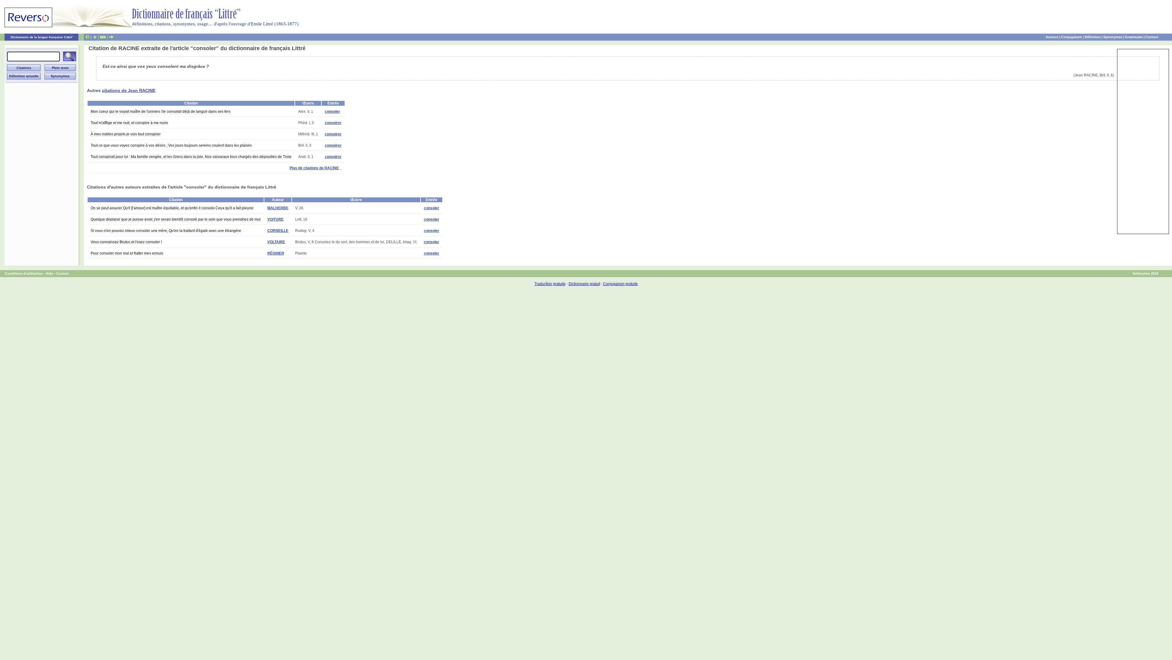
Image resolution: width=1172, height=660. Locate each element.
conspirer (333, 123)
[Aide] (87, 37)
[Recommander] (111, 37)
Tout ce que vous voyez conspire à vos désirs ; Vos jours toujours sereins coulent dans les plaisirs (171, 145)
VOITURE (275, 219)
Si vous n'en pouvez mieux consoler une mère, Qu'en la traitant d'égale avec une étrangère (166, 231)
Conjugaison (1071, 37)
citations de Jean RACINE (128, 90)
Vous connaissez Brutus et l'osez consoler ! (126, 242)
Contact (1151, 37)
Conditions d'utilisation (24, 273)
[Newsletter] (103, 37)
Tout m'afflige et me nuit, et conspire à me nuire (129, 123)
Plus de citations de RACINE (314, 168)
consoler (332, 111)
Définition (1093, 37)
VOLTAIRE (276, 242)
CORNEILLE (277, 231)
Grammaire (1134, 37)
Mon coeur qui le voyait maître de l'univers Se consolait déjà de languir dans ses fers (160, 111)
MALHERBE (277, 208)
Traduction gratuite (550, 284)
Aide (49, 273)
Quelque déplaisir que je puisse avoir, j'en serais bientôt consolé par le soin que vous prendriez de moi (176, 219)
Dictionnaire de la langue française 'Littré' (42, 37)
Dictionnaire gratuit (584, 284)
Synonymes (1112, 37)
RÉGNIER (275, 253)
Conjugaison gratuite (620, 284)
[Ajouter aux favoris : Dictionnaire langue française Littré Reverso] (94, 37)
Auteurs (1052, 37)
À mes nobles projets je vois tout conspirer (126, 134)
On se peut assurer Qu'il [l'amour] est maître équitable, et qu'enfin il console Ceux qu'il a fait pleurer (172, 208)
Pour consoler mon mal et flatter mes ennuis (127, 253)
